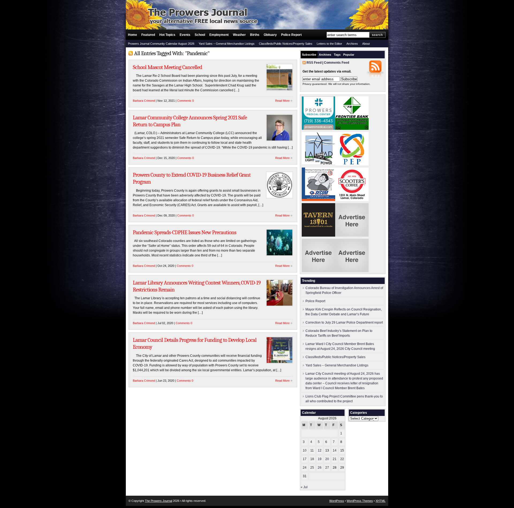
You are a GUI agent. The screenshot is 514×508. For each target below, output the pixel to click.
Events (185, 35)
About (366, 43)
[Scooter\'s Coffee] (352, 200)
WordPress (336, 500)
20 (327, 459)
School (200, 35)
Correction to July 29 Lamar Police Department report (344, 322)
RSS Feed (314, 63)
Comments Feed (336, 63)
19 (320, 459)
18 (312, 459)
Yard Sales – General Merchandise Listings (227, 43)
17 (305, 459)
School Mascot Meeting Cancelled (167, 67)
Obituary (270, 35)
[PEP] (352, 164)
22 (342, 459)
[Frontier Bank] (352, 129)
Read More (282, 100)
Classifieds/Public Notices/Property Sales (285, 43)
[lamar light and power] (318, 163)
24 (305, 467)
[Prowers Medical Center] (318, 129)
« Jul (304, 487)
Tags (337, 54)
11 (312, 450)
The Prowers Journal (158, 500)
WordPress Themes (360, 500)
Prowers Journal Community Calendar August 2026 (161, 43)
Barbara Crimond (144, 100)
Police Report (291, 35)
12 (320, 450)
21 (335, 459)
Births (254, 35)
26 (320, 467)
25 (312, 467)
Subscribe (309, 54)
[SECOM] (318, 200)
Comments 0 (185, 100)
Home (132, 35)
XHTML (381, 500)
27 (327, 467)
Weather (239, 35)
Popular (348, 54)
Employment (219, 35)
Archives (352, 43)
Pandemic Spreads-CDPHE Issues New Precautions (184, 232)
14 (335, 450)
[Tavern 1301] (318, 235)
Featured (148, 35)
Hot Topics (167, 35)
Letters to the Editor (329, 43)
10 (305, 450)
